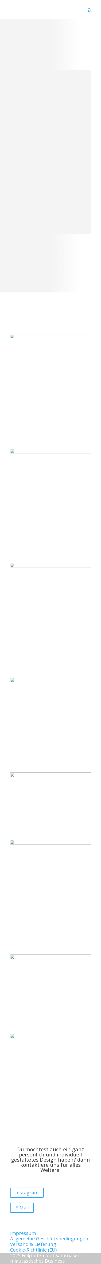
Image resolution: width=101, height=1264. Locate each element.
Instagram (27, 1192)
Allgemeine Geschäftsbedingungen (49, 1238)
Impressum (23, 1233)
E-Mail (22, 1207)
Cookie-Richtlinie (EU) (33, 1250)
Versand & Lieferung (33, 1244)
